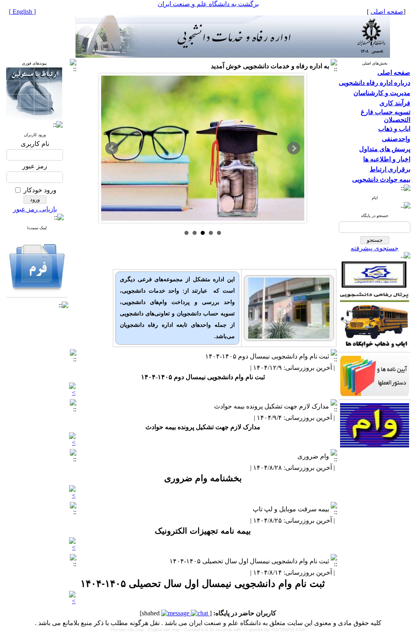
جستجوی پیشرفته (375, 248)
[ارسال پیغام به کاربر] (176, 613)
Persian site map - (129, 629)
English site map (164, 629)
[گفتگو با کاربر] (200, 613)
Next (293, 148)
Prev (111, 148)
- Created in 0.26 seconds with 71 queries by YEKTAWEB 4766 (243, 629)
